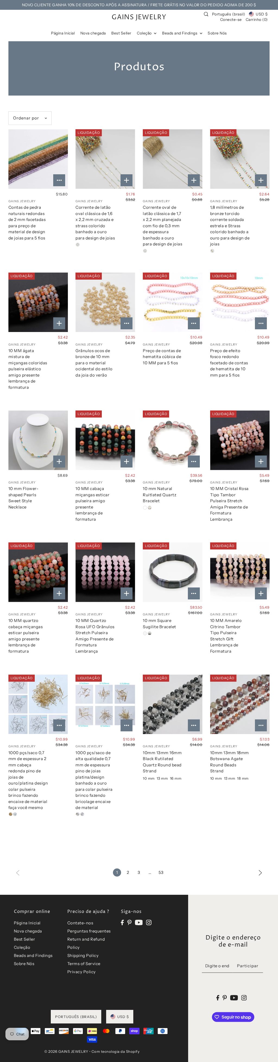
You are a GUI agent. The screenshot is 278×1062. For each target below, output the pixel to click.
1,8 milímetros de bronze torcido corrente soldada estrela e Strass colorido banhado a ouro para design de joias (230, 225)
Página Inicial (27, 922)
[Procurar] (206, 14)
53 (161, 872)
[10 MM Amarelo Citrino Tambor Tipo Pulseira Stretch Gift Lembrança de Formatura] (240, 572)
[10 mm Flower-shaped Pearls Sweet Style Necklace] (38, 440)
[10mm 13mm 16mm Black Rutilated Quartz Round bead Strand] (172, 704)
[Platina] (15, 814)
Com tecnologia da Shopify (115, 1051)
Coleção (22, 947)
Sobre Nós (24, 963)
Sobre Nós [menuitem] (217, 33)
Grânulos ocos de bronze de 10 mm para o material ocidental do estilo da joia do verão (94, 363)
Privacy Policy (81, 971)
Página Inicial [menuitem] (63, 33)
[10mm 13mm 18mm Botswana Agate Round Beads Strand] (240, 704)
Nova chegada (28, 931)
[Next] (260, 872)
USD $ (262, 14)
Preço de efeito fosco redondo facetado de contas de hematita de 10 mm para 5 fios (229, 363)
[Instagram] (148, 922)
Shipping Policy (83, 955)
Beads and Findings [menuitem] (180, 33)
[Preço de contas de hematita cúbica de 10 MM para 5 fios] (172, 302)
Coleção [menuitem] (145, 33)
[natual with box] (149, 507)
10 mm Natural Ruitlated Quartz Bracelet (159, 494)
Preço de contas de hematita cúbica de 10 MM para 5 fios (162, 356)
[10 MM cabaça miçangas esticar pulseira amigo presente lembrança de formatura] (105, 440)
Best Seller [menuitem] (121, 33)
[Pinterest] (129, 922)
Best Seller (24, 939)
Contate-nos (80, 922)
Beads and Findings (33, 955)
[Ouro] (77, 244)
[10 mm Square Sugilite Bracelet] (172, 572)
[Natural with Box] (149, 633)
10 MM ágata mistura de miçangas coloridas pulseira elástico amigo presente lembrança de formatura (27, 369)
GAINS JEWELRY (139, 17)
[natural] (145, 507)
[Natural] (145, 633)
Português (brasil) (228, 14)
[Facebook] (122, 922)
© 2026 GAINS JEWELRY (66, 1051)
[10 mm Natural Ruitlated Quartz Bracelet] (172, 440)
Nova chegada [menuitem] (93, 33)
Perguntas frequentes (89, 931)
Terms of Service (83, 963)
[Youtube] (139, 922)
